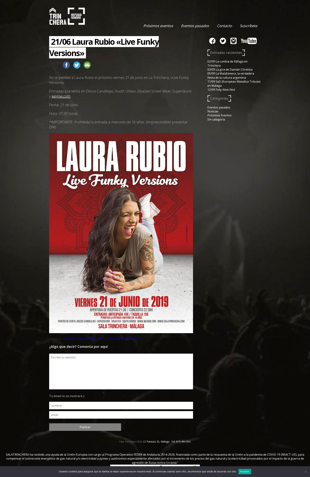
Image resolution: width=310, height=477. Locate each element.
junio (100, 339)
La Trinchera (114, 339)
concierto (69, 339)
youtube (249, 41)
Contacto (224, 25)
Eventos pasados (195, 25)
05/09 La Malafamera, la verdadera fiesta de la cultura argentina (230, 75)
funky (92, 339)
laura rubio (131, 339)
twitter (223, 41)
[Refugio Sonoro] (67, 16)
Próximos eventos (158, 25)
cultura (81, 339)
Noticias (212, 111)
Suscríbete (248, 25)
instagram (233, 41)
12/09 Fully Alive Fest (221, 90)
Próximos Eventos (219, 115)
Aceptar (244, 471)
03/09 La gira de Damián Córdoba (229, 69)
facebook (212, 41)
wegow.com (61, 96)
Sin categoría (216, 119)
